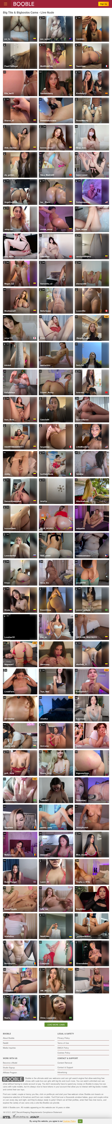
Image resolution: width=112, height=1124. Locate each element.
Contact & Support (65, 1067)
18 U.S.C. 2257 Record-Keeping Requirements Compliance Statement (32, 1112)
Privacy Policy (63, 1038)
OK (80, 1121)
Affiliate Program (10, 1072)
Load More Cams (56, 1024)
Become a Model (10, 1062)
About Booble (8, 1038)
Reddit (5, 1043)
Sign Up (103, 3)
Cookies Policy (63, 1052)
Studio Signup (9, 1067)
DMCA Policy (63, 1047)
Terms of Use (63, 1043)
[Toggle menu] (5, 4)
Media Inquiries (9, 1047)
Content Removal (64, 1062)
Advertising (62, 1072)
